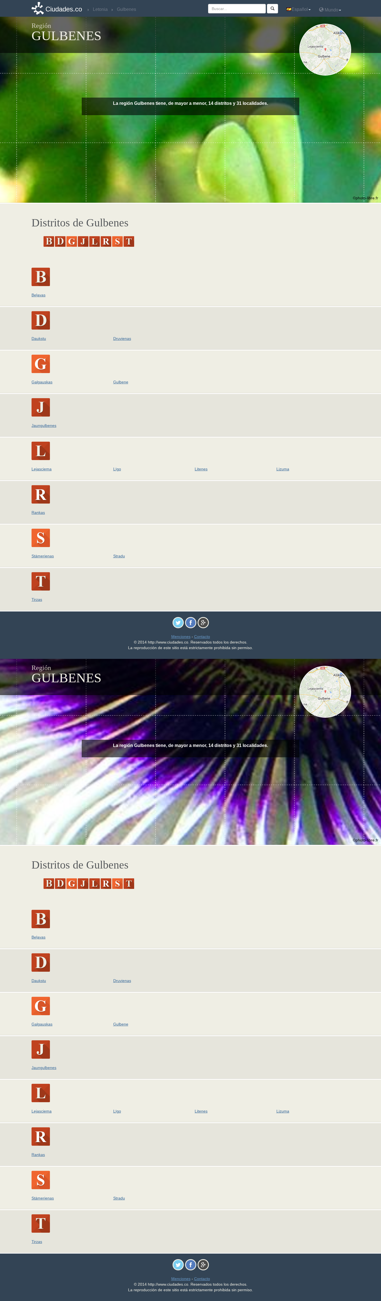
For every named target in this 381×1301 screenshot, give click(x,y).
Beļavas (38, 295)
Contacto (202, 636)
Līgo (117, 469)
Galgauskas (42, 382)
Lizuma (282, 469)
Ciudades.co (63, 9)
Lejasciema (42, 469)
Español (299, 9)
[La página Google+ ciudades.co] (203, 622)
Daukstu (39, 338)
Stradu (119, 556)
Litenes (201, 469)
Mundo (331, 10)
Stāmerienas (43, 556)
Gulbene (120, 382)
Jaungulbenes (44, 425)
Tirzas (37, 599)
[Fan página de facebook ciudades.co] (190, 622)
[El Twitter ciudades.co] (178, 622)
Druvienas (122, 338)
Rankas (38, 512)
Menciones (181, 636)
